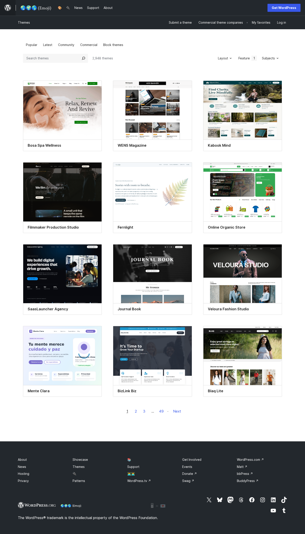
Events (187, 467)
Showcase (80, 459)
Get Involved (191, 459)
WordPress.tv (139, 481)
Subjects (268, 58)
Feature (246, 58)
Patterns (79, 481)
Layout (223, 58)
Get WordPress (284, 8)
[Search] (83, 58)
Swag (188, 481)
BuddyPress (248, 481)
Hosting (23, 474)
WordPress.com (250, 459)
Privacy (23, 481)
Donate (189, 474)
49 (161, 411)
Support (133, 467)
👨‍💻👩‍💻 (131, 474)
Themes (24, 22)
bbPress (245, 474)
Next (177, 411)
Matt (242, 467)
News (22, 467)
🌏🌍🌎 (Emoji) (71, 505)
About (22, 459)
